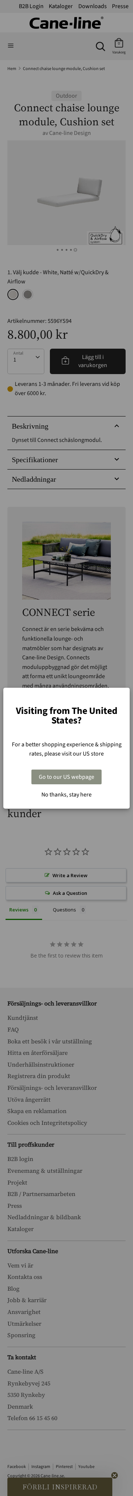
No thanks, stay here (66, 795)
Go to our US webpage (66, 777)
